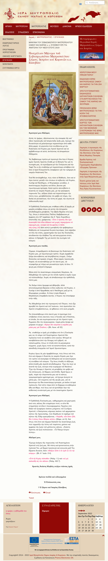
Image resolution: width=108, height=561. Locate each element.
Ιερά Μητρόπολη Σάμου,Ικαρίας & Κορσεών (48, 555)
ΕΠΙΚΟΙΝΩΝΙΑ (39, 32)
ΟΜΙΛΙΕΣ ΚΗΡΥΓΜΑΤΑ (12, 56)
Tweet (31, 498)
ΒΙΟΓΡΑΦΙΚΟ (8, 39)
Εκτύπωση (36, 493)
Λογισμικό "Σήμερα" (13, 527)
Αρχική (31, 37)
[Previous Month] (81, 511)
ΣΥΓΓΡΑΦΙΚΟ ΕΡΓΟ (11, 68)
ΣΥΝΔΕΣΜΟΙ (23, 32)
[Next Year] (82, 511)
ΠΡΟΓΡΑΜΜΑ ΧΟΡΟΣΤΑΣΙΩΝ (9, 51)
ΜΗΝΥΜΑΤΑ (8, 64)
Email (47, 493)
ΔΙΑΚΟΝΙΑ (67, 26)
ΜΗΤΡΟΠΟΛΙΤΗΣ (39, 26)
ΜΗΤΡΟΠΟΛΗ (22, 26)
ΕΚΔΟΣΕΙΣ (9, 32)
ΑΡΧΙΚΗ (8, 26)
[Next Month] (84, 511)
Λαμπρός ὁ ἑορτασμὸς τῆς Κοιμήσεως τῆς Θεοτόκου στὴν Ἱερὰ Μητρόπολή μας (91, 174)
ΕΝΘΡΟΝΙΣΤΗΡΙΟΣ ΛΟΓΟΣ (11, 44)
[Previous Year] (79, 511)
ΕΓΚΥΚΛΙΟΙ (59, 37)
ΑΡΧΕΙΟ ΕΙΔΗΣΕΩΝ (83, 26)
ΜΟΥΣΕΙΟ (54, 26)
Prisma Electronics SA (64, 558)
